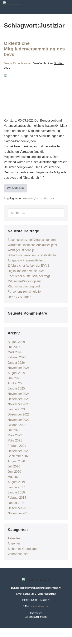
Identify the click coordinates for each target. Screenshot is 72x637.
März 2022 (15, 435)
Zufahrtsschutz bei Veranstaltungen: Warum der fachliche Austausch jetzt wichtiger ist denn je (32, 245)
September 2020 (19, 456)
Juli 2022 (14, 430)
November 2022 (19, 419)
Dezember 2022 (19, 414)
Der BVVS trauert (19, 297)
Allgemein (15, 543)
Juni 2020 (14, 471)
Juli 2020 (14, 466)
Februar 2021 (17, 445)
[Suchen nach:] (36, 212)
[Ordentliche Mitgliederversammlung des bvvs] (36, 94)
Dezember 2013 (19, 508)
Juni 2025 (14, 378)
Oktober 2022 (17, 425)
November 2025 (19, 367)
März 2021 (15, 440)
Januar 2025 (16, 388)
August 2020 (16, 461)
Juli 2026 (14, 347)
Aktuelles (28, 198)
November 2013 (19, 513)
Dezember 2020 (19, 451)
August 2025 (16, 373)
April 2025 (15, 383)
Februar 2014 (17, 497)
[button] (68, 6)
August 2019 (16, 482)
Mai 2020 (14, 477)
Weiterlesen (17, 187)
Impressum (36, 613)
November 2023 (19, 404)
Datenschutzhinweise (36, 617)
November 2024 (19, 393)
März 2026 (15, 352)
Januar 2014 (16, 503)
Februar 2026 (17, 357)
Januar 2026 (16, 362)
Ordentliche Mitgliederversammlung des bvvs (34, 49)
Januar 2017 (16, 487)
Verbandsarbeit (45, 198)
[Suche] (59, 212)
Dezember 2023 (19, 399)
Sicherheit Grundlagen (23, 548)
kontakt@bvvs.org (40, 606)
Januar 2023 (16, 409)
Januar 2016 (16, 492)
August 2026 (16, 341)
